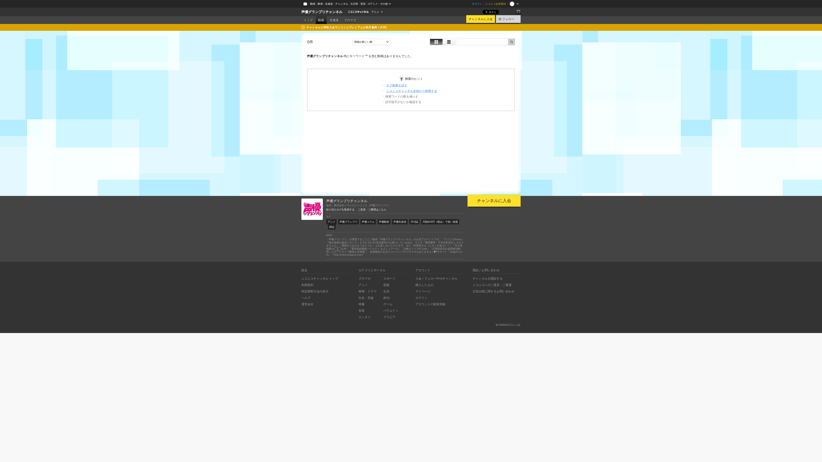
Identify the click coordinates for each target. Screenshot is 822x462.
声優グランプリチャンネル (321, 12)
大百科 (354, 3)
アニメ (375, 11)
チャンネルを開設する (488, 278)
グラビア (389, 317)
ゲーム (387, 304)
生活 (386, 291)
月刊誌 (414, 221)
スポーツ (389, 278)
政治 (386, 297)
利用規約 (307, 285)
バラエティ (390, 310)
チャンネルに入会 (481, 19)
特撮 (362, 304)
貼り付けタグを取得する (340, 209)
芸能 (386, 285)
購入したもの (424, 285)
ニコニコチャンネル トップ (319, 278)
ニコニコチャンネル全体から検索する (411, 91)
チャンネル (341, 3)
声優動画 (384, 221)
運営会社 (307, 304)
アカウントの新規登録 (430, 304)
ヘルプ (305, 297)
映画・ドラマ (368, 291)
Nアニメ (373, 3)
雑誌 (331, 226)
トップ (308, 20)
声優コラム (368, 221)
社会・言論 (366, 297)
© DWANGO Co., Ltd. (508, 324)
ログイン (477, 3)
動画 (312, 3)
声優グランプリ (348, 221)
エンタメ (365, 317)
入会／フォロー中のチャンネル (436, 278)
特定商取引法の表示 (314, 291)
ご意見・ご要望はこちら (372, 209)
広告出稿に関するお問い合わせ (494, 291)
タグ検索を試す (396, 85)
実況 (363, 3)
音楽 (362, 310)
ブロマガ (350, 20)
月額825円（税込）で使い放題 (440, 221)
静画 (320, 3)
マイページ (422, 291)
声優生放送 (399, 221)
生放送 (329, 3)
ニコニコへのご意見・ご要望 (492, 285)
